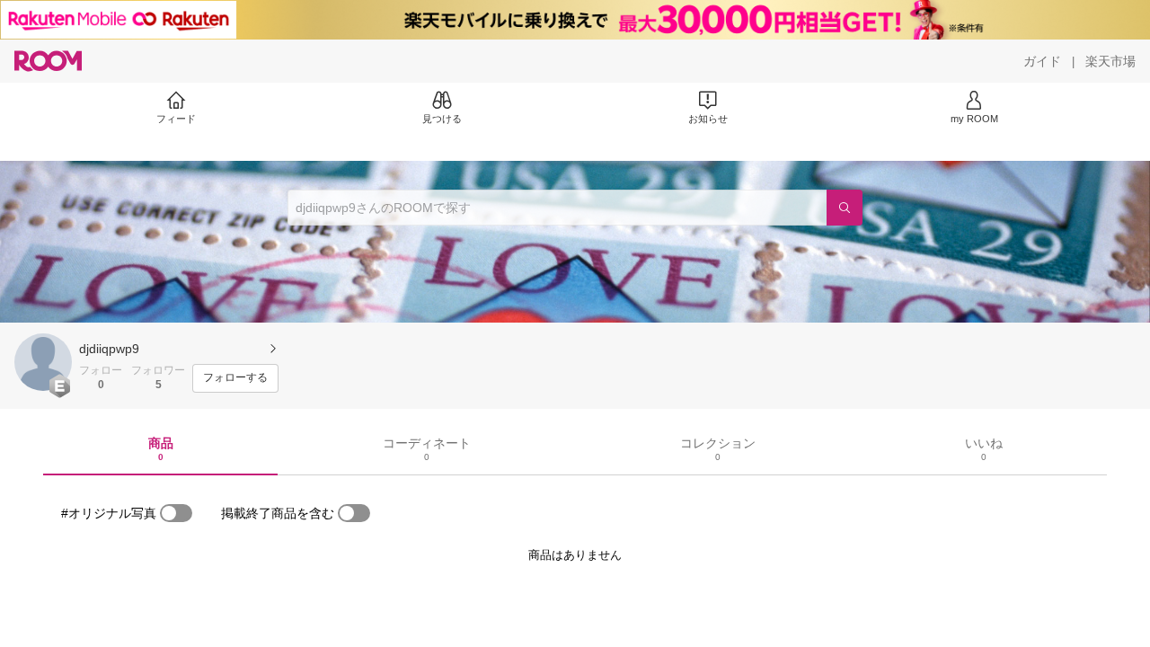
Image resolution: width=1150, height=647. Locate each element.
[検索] (844, 208)
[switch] (176, 513)
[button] (43, 362)
